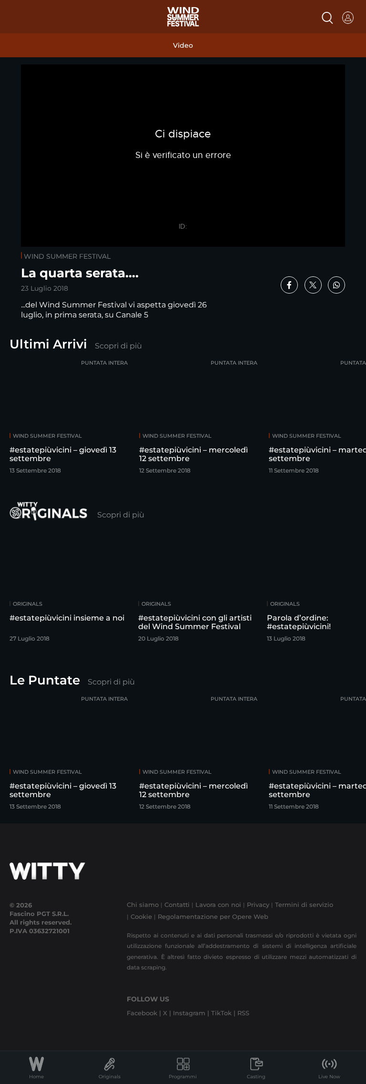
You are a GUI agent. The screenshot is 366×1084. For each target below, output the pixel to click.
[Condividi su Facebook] (289, 285)
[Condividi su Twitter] (313, 285)
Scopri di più (118, 345)
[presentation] (335, 414)
